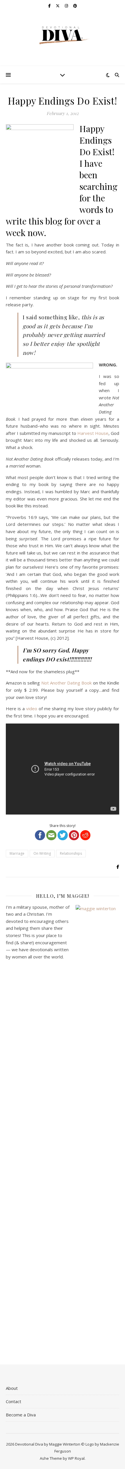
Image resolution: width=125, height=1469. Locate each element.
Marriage (17, 853)
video (31, 708)
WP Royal (76, 1458)
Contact (13, 1401)
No (44, 683)
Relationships (71, 853)
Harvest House (92, 433)
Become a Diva (21, 1415)
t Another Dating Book (69, 683)
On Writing (42, 853)
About (12, 1388)
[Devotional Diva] (62, 35)
